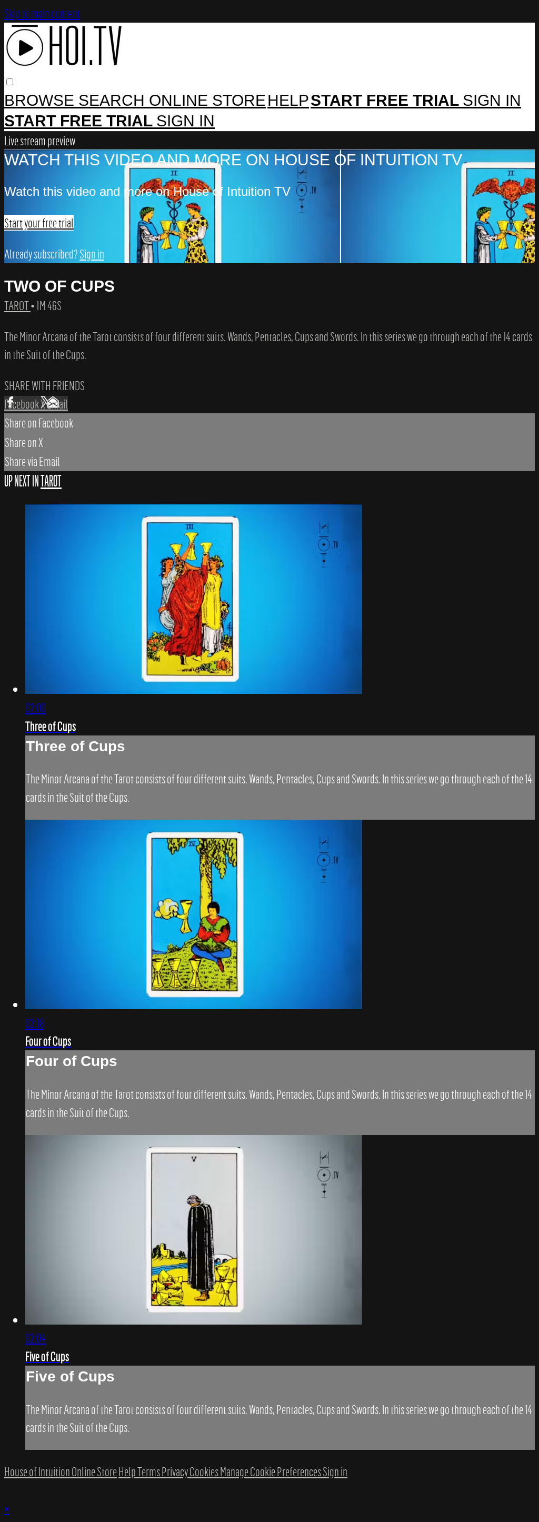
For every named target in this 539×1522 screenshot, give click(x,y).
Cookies (204, 1471)
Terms (149, 1471)
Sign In (185, 121)
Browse (41, 100)
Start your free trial (39, 223)
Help (288, 100)
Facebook (22, 404)
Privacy (175, 1471)
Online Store (207, 100)
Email (57, 404)
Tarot (17, 305)
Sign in (492, 100)
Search (113, 100)
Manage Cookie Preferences (271, 1471)
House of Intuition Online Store (60, 1471)
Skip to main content (42, 13)
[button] (9, 81)
